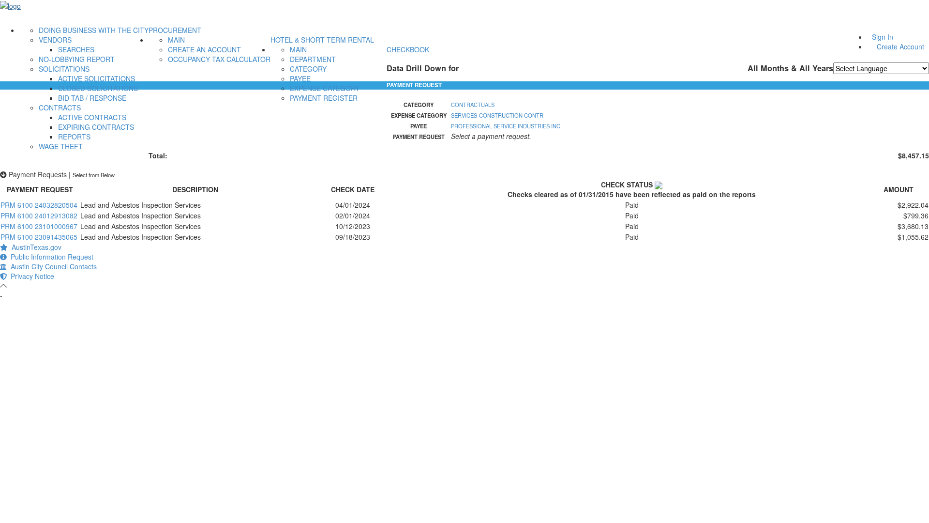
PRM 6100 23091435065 (38, 237)
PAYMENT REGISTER (324, 98)
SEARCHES (76, 49)
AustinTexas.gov (34, 247)
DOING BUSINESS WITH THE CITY (94, 30)
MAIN (176, 40)
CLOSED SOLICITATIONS (98, 88)
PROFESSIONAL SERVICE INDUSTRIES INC (505, 126)
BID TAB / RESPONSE (92, 98)
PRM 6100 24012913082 (38, 215)
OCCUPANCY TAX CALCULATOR (219, 59)
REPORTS (74, 136)
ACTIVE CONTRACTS (92, 117)
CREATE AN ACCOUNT (204, 49)
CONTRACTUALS (472, 104)
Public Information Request (50, 257)
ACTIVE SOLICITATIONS (96, 78)
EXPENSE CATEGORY (325, 88)
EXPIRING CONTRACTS (96, 127)
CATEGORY (308, 69)
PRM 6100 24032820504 (38, 205)
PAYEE (300, 78)
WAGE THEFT (61, 146)
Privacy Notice (30, 276)
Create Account (900, 46)
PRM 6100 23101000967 (38, 226)
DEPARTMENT (313, 59)
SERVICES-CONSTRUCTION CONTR (497, 115)
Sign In (882, 37)
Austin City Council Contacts (52, 266)
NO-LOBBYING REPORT (77, 59)
